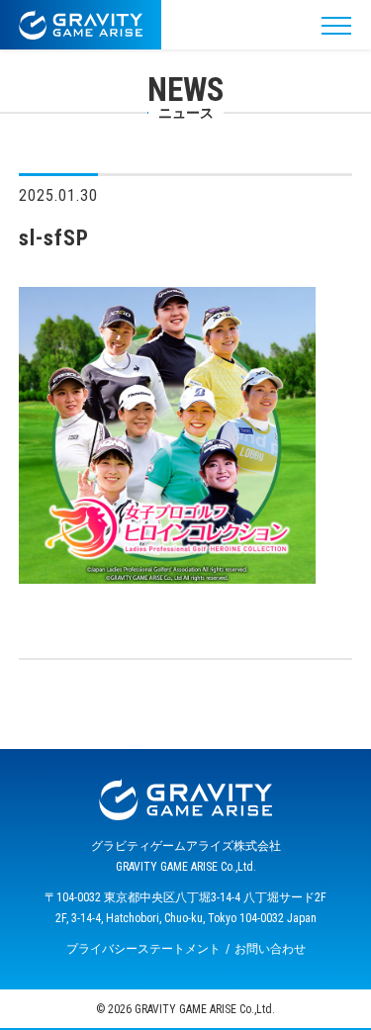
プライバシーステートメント (143, 949)
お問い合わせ (270, 949)
